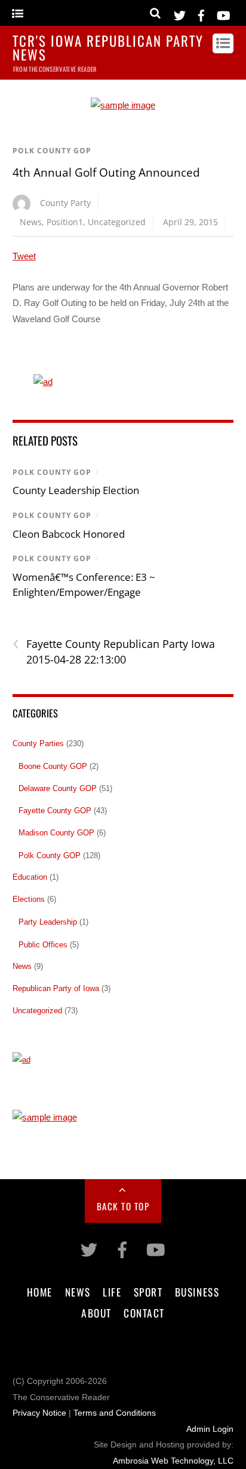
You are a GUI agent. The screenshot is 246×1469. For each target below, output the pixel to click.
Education (30, 877)
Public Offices (43, 944)
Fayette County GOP (55, 810)
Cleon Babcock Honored (69, 534)
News (31, 222)
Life (112, 1292)
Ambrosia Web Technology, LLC (173, 1460)
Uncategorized (117, 222)
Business (197, 1292)
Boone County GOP (53, 766)
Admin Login (209, 1429)
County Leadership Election (76, 490)
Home (40, 1292)
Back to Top (123, 1206)
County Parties (38, 743)
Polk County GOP (52, 151)
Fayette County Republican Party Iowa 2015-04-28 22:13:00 (114, 651)
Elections (29, 899)
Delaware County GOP (58, 788)
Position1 (65, 222)
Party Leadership (48, 921)
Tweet (24, 256)
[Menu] (17, 14)
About (96, 1312)
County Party (65, 202)
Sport (148, 1292)
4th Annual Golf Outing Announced (106, 172)
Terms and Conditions (114, 1413)
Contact (144, 1312)
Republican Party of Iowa (56, 988)
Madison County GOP (56, 832)
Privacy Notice (39, 1413)
